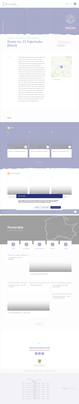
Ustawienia (37, 207)
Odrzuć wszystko (45, 207)
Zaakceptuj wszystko (55, 207)
